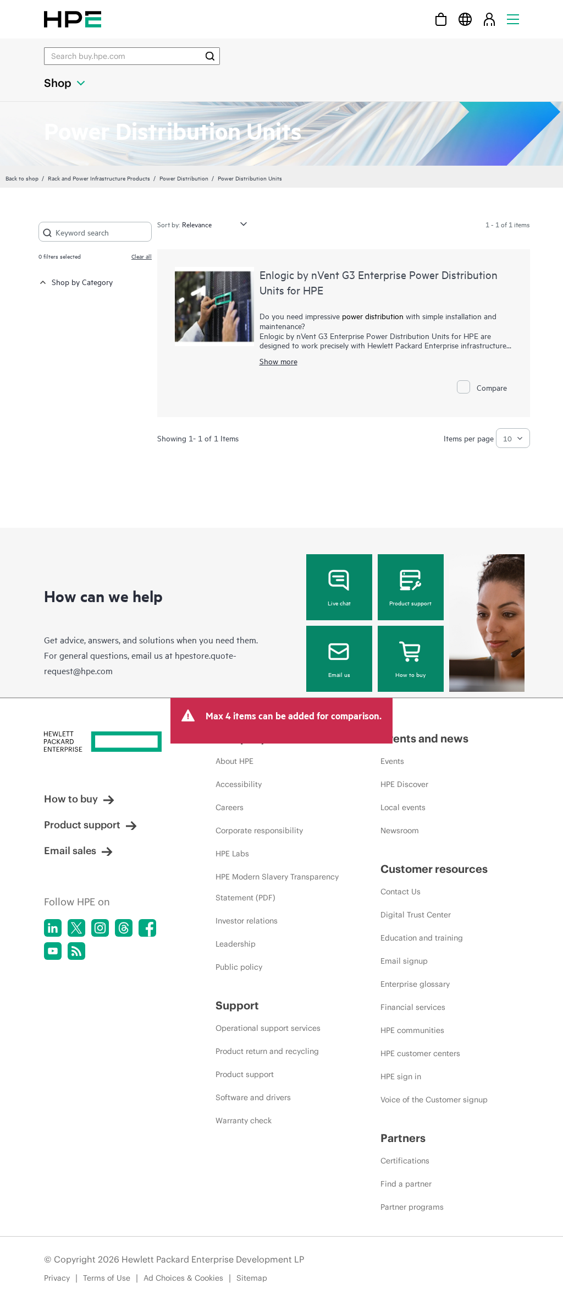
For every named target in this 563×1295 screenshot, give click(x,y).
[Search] (210, 56)
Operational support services (268, 1028)
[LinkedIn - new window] (53, 928)
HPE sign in (400, 1076)
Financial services (412, 1007)
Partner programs (412, 1207)
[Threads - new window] (124, 928)
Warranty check (244, 1120)
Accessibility (239, 784)
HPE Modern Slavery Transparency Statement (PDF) (277, 887)
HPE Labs (232, 854)
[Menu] (513, 19)
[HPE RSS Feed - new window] (76, 951)
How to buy (410, 674)
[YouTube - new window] (53, 951)
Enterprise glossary (415, 984)
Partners (403, 1138)
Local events (403, 807)
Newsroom (399, 830)
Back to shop (21, 177)
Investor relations (247, 921)
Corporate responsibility (259, 830)
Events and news (424, 738)
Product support (410, 602)
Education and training (421, 938)
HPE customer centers (420, 1053)
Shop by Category (82, 281)
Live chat (339, 602)
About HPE (234, 761)
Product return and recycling (267, 1051)
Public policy (239, 967)
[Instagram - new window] (100, 928)
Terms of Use (106, 1278)
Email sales (70, 850)
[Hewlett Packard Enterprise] (72, 19)
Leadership (236, 944)
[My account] (489, 19)
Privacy (57, 1278)
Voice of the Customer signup (434, 1100)
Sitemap (251, 1278)
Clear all (141, 256)
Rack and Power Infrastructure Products (99, 177)
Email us (339, 674)
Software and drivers (253, 1097)
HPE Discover (404, 784)
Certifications (404, 1161)
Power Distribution (183, 177)
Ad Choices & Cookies (183, 1278)
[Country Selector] (465, 19)
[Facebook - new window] (147, 928)
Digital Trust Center (415, 915)
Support (237, 1005)
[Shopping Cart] (441, 19)
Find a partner (406, 1184)
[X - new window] (76, 928)
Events (392, 761)
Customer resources (434, 869)
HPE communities (412, 1030)
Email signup (404, 961)
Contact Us (400, 892)
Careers (230, 807)
